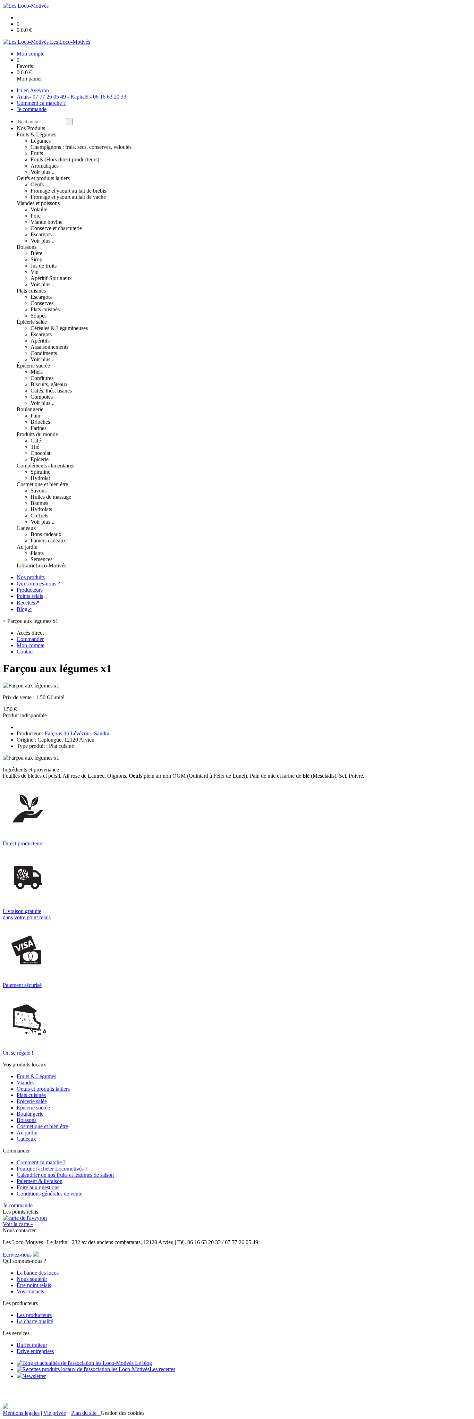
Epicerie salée (32, 1101)
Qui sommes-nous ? (38, 583)
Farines (38, 428)
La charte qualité (35, 1321)
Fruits (37, 153)
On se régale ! (18, 1053)
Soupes (38, 316)
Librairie (26, 565)
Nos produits (31, 577)
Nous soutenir (32, 1279)
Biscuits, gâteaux (49, 384)
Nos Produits (31, 128)
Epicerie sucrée (33, 1107)
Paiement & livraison (39, 1181)
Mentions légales (21, 1413)
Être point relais (34, 1285)
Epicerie (40, 459)
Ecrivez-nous (17, 1255)
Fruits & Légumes (36, 134)
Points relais (30, 596)
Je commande (31, 109)
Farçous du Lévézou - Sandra (77, 733)
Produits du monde (37, 434)
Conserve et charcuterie (56, 228)
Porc (36, 216)
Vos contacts (30, 1291)
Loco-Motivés (50, 565)
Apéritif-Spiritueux (51, 278)
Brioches (40, 422)
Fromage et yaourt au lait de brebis (68, 191)
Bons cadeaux (46, 534)
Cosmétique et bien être (42, 484)
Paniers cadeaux (48, 540)
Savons (38, 490)
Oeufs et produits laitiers (43, 178)
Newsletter (34, 1376)
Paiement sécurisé (22, 985)
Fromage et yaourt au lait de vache (68, 197)
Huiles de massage (51, 497)
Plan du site (86, 1413)
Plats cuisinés (31, 291)
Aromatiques (45, 166)
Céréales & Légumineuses (59, 328)
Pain (35, 416)
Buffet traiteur (32, 1345)
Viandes (25, 1083)
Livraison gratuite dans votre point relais (27, 914)
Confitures (42, 378)
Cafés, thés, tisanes (51, 391)
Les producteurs (34, 1315)
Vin (35, 272)
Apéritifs (40, 341)
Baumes (39, 503)
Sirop (36, 259)
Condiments (44, 353)
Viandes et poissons (38, 203)
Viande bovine (46, 222)
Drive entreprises (35, 1351)
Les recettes (162, 1369)
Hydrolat (40, 478)
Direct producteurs (23, 843)
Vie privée (54, 1413)
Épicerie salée (32, 322)
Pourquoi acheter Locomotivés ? (52, 1169)
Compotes (42, 397)
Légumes (41, 141)
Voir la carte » (18, 1224)
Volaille (39, 209)
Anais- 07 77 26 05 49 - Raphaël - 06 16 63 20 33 (71, 97)
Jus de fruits (44, 266)
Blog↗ (24, 609)
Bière (36, 253)
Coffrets (39, 515)
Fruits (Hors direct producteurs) (65, 159)
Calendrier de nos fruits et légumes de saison (65, 1175)
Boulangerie (30, 409)
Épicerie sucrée (33, 366)
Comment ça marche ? (41, 103)
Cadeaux (26, 528)
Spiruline (40, 472)
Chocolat (40, 453)
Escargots (41, 234)
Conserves (42, 303)
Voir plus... (42, 172)
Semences (41, 559)
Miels (37, 372)
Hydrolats (41, 509)
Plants (37, 553)
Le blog (143, 1363)
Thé (35, 447)
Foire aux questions (38, 1187)
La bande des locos (38, 1273)
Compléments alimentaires (45, 465)
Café (36, 441)
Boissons (26, 247)
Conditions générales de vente (49, 1194)
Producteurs (30, 590)
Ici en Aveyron (33, 90)
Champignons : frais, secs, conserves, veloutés (81, 147)
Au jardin (27, 547)
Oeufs (37, 184)
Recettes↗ (28, 603)
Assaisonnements (49, 347)
